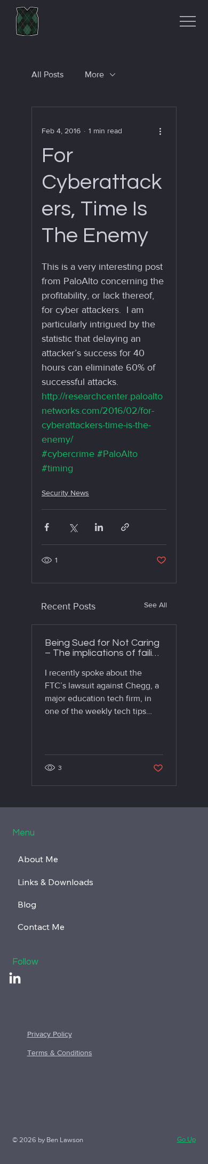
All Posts (47, 74)
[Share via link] (125, 527)
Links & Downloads (55, 882)
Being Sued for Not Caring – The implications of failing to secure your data (104, 648)
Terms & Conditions (59, 1052)
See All (155, 604)
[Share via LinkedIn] (99, 527)
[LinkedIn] (15, 979)
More (94, 74)
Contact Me (41, 926)
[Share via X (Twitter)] (73, 527)
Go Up (186, 1139)
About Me (38, 859)
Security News (65, 492)
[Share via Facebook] (47, 527)
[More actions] (160, 130)
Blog (27, 904)
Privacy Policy (49, 1034)
